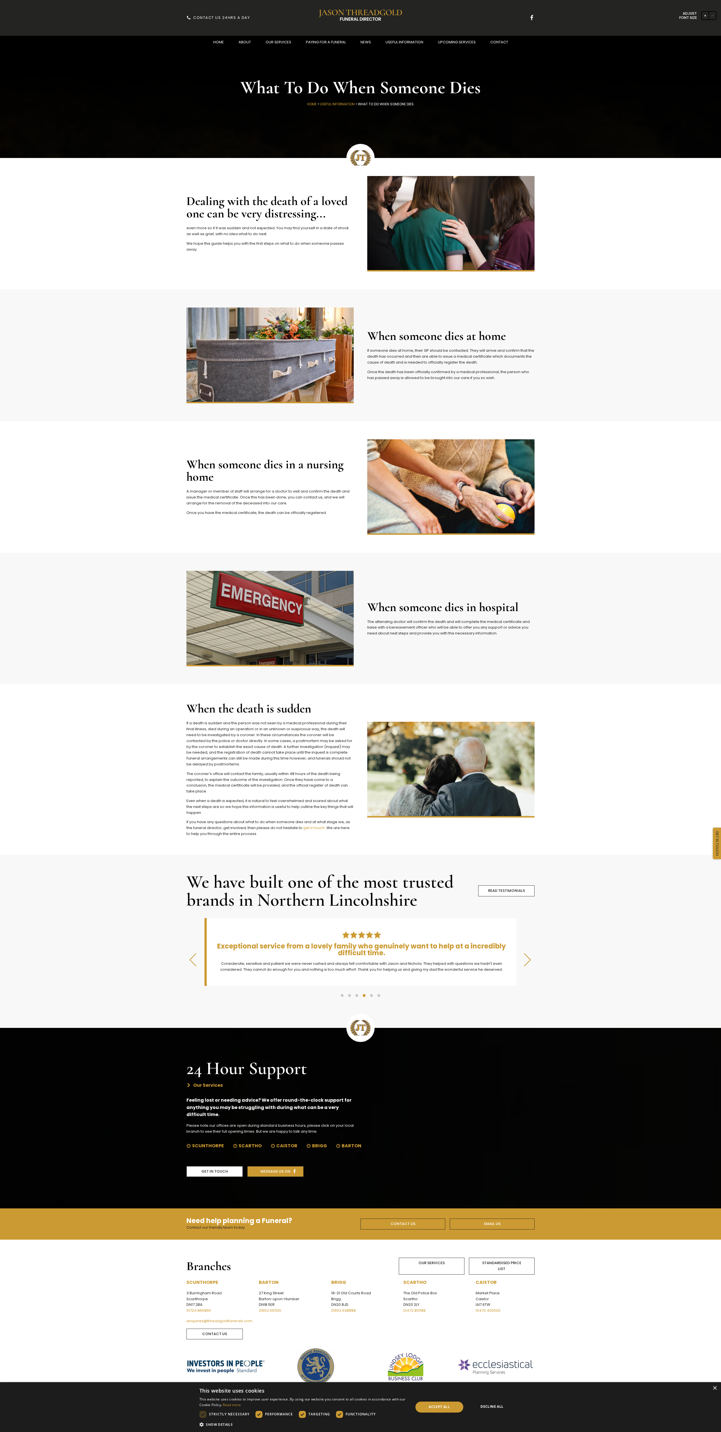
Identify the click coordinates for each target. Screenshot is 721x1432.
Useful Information (337, 104)
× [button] (715, 1388)
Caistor (286, 1146)
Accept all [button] (439, 1406)
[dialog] (360, 1407)
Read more (232, 1404)
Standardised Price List (501, 1265)
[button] (218, 42)
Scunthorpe (208, 1146)
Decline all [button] (491, 1406)
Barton (351, 1146)
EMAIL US (492, 1223)
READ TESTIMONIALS (506, 890)
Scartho (250, 1146)
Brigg (319, 1146)
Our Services (432, 1263)
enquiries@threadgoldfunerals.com (219, 1321)
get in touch (314, 827)
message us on (275, 1171)
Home (312, 104)
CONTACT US (403, 1223)
